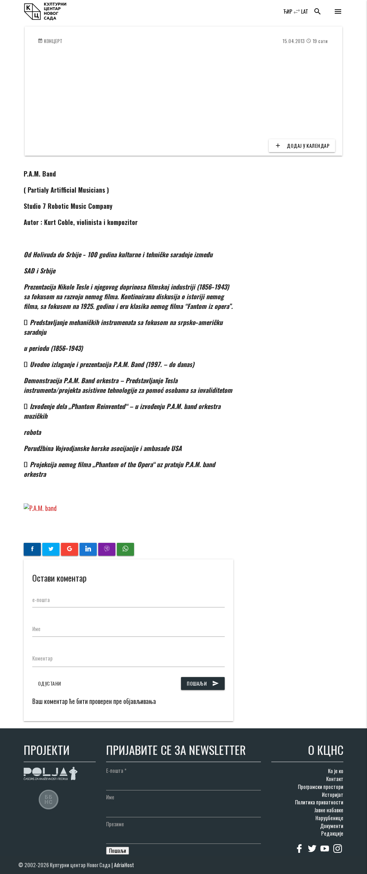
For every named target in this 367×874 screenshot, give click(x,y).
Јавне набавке (328, 810)
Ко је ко (335, 771)
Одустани (49, 683)
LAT (304, 11)
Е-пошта (116, 770)
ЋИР (287, 11)
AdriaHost (124, 865)
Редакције (332, 833)
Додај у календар (302, 145)
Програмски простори (320, 786)
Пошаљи (203, 683)
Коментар (42, 658)
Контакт (334, 779)
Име (36, 629)
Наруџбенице (329, 818)
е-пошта (41, 599)
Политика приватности (319, 802)
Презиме (115, 824)
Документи (331, 826)
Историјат (332, 794)
